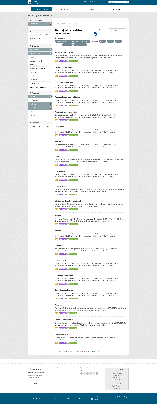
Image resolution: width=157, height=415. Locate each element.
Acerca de (116, 9)
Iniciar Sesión (88, 2)
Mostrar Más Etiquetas (38, 87)
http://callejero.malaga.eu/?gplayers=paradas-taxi (71, 340)
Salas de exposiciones (64, 290)
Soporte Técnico (53, 399)
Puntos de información (64, 275)
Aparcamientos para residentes (67, 97)
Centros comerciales (63, 67)
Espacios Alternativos (64, 319)
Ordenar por (103, 30)
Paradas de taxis (61, 334)
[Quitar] (88, 41)
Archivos (58, 305)
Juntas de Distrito (117, 380)
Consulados (60, 171)
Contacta (117, 388)
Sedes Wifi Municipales (64, 52)
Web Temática (116, 386)
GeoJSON (62, 61)
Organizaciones (66, 9)
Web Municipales (117, 384)
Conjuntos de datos (41, 9)
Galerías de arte (61, 260)
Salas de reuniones (62, 186)
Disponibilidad (67, 399)
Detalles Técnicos (39, 399)
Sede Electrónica (117, 373)
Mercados (59, 141)
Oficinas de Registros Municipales (69, 201)
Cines (57, 156)
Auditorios (59, 245)
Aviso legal (79, 399)
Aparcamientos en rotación (66, 112)
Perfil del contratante (117, 375)
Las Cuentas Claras (60, 368)
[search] (122, 24)
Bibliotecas (59, 126)
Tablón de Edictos (117, 377)
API (90, 351)
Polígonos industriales (64, 82)
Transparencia (117, 382)
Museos (58, 230)
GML (76, 61)
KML (71, 61)
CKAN (94, 399)
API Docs (97, 351)
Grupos (91, 9)
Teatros (58, 216)
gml (76, 194)
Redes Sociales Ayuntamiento (89, 368)
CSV (56, 61)
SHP (68, 61)
